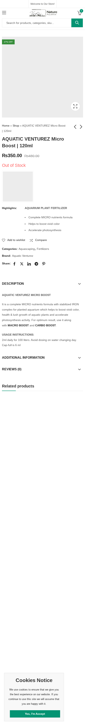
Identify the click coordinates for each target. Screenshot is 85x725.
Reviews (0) (11, 369)
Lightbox (75, 106)
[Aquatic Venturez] (18, 186)
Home (5, 125)
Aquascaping (27, 248)
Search (77, 23)
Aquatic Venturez (22, 255)
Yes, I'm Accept (35, 713)
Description (13, 283)
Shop (16, 125)
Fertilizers (43, 248)
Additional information (23, 357)
